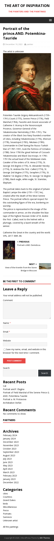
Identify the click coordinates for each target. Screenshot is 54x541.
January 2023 (9, 479)
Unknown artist (10, 520)
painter (30, 44)
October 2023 (9, 448)
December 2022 (11, 482)
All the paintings (10, 526)
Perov (6, 510)
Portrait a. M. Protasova (14, 399)
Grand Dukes (9, 500)
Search (6, 368)
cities (5, 493)
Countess (7, 496)
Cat (4, 385)
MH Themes (45, 538)
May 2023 (8, 465)
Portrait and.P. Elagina (13, 389)
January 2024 (9, 438)
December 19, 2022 (13, 44)
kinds (5, 503)
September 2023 (11, 452)
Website (7, 340)
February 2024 (10, 435)
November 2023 (11, 445)
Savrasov (7, 517)
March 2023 (9, 472)
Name (6, 323)
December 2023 (11, 441)
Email (6, 331)
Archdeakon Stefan (12, 402)
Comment (8, 300)
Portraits (7, 513)
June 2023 (8, 462)
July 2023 (7, 458)
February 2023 (10, 475)
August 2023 (9, 455)
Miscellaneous (10, 506)
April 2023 (8, 468)
